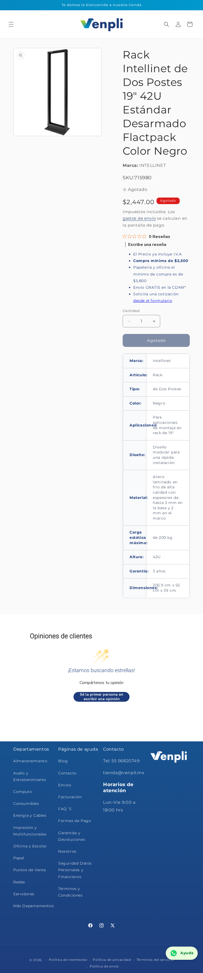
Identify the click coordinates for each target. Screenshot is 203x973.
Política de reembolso (68, 960)
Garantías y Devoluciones (71, 836)
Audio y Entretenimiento (29, 776)
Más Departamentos (33, 905)
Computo (22, 791)
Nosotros (67, 851)
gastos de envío (139, 218)
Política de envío (104, 966)
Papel (18, 858)
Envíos (64, 785)
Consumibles (26, 803)
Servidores (23, 894)
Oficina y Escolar (30, 846)
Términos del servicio (155, 960)
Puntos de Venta (29, 870)
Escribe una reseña (147, 244)
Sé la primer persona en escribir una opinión (101, 697)
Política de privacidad (112, 960)
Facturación (70, 797)
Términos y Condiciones (70, 892)
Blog (63, 761)
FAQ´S (65, 808)
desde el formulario (152, 300)
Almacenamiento (30, 761)
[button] (11, 24)
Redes (19, 882)
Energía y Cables (30, 815)
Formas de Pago (74, 820)
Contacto (67, 773)
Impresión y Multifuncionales (30, 831)
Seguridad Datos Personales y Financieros (75, 870)
